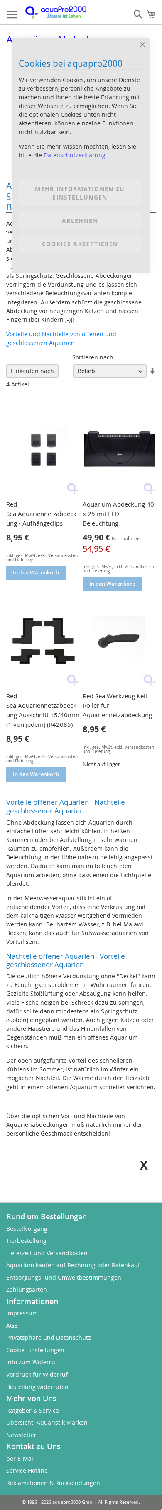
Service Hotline (27, 1470)
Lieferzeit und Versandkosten (47, 1253)
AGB (12, 1325)
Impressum (22, 1313)
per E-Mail (20, 1458)
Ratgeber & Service (32, 1410)
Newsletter (21, 1435)
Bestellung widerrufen (37, 1387)
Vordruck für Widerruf (37, 1374)
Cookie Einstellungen (35, 1350)
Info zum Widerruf (31, 1362)
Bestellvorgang (26, 1229)
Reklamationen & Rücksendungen (53, 1483)
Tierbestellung (26, 1241)
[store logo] (60, 12)
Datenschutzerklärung (75, 155)
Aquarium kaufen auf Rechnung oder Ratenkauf (73, 1265)
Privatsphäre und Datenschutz (48, 1337)
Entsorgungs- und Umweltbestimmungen (63, 1277)
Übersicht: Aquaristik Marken (47, 1422)
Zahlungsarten (26, 1289)
